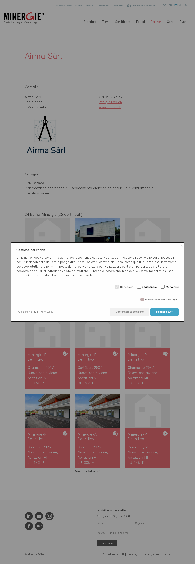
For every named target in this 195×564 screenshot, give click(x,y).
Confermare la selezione (130, 312)
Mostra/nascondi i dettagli (161, 299)
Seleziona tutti (164, 312)
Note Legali (47, 312)
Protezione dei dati (27, 312)
